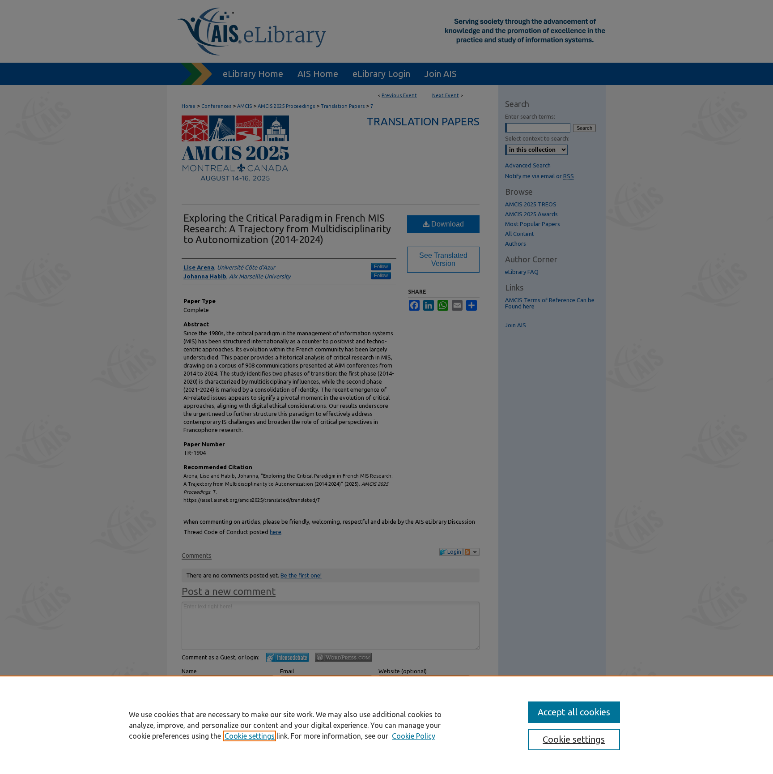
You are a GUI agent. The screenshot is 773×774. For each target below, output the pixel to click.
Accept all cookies (574, 712)
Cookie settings (250, 736)
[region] (386, 725)
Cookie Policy (413, 736)
